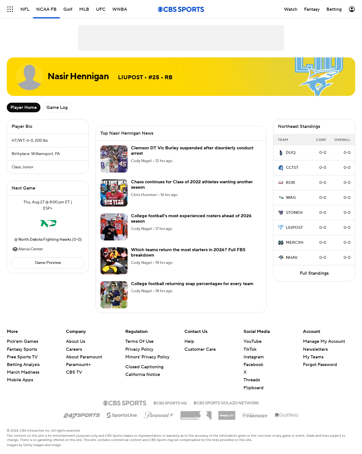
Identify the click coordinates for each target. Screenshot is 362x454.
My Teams (313, 357)
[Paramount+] (159, 414)
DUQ (291, 152)
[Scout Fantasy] (255, 415)
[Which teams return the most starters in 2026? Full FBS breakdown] (114, 260)
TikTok (250, 349)
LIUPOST (294, 227)
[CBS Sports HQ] (170, 402)
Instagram (254, 357)
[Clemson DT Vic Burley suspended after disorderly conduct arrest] (114, 159)
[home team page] (48, 224)
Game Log (57, 107)
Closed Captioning (144, 367)
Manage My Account (324, 341)
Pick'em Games (22, 341)
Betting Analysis (23, 364)
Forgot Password (320, 364)
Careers (74, 349)
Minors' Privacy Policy (147, 357)
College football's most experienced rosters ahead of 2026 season (191, 218)
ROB (290, 182)
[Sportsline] (122, 414)
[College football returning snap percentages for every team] (114, 294)
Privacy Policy (139, 349)
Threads (252, 380)
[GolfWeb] (287, 415)
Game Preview (48, 262)
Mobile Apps (20, 380)
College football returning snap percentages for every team (192, 284)
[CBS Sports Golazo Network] (226, 402)
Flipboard (254, 388)
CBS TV (74, 372)
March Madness (23, 372)
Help (189, 341)
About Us (75, 341)
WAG (291, 197)
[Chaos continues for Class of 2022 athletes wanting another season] (114, 192)
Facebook (253, 364)
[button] (10, 9)
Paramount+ (78, 364)
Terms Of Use (139, 341)
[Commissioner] (196, 413)
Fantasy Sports (22, 349)
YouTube (253, 341)
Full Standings (314, 273)
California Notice (142, 374)
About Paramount (84, 357)
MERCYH (294, 242)
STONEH (294, 212)
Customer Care (200, 349)
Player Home (23, 107)
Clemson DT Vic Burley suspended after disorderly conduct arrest (192, 150)
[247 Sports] (81, 414)
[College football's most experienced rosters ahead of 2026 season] (114, 226)
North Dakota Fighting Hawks (44, 239)
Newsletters (315, 349)
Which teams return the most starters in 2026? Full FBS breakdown (188, 252)
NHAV (292, 257)
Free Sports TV (22, 357)
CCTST (292, 167)
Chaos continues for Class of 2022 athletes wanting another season (192, 184)
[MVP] (226, 413)
